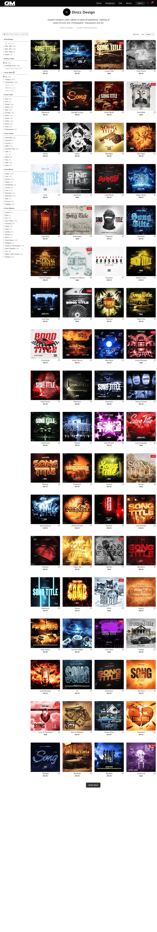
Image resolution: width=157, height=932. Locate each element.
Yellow (7, 121)
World (45, 154)
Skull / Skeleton (10, 248)
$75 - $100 (9, 52)
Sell (120, 3)
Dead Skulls (109, 112)
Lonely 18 (141, 773)
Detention (77, 402)
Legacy (141, 608)
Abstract (8, 90)
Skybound (45, 112)
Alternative (8, 137)
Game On (77, 195)
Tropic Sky (77, 567)
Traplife (141, 650)
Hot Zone (141, 691)
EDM (7, 146)
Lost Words (109, 195)
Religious (8, 243)
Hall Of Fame (109, 443)
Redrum (109, 526)
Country (8, 143)
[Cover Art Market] (8, 3)
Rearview (109, 402)
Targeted (109, 236)
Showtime (109, 691)
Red (6, 99)
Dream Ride (109, 732)
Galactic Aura (141, 278)
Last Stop (45, 319)
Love (7, 190)
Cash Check (141, 71)
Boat (6, 215)
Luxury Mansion (141, 360)
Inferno (77, 608)
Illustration (8, 88)
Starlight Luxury (77, 112)
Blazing (45, 484)
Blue (6, 110)
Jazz (6, 154)
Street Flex (141, 319)
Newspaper (77, 236)
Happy (7, 182)
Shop (98, 3)
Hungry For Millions (77, 278)
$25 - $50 (8, 46)
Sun (6, 251)
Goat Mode (141, 112)
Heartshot (141, 732)
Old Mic (109, 567)
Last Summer (141, 526)
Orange (7, 113)
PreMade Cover (10, 65)
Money (7, 234)
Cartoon (8, 85)
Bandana (141, 236)
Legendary (45, 236)
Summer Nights (77, 650)
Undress (45, 567)
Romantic (8, 196)
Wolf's (109, 608)
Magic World (141, 195)
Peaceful (8, 193)
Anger (7, 174)
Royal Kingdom (45, 278)
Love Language (141, 443)
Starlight (45, 773)
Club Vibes (109, 650)
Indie (7, 151)
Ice (77, 691)
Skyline (77, 443)
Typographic (9, 82)
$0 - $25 (8, 43)
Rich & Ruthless (77, 732)
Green (7, 118)
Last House (45, 443)
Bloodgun (109, 154)
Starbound (45, 608)
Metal (7, 157)
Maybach (77, 319)
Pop (6, 160)
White (7, 107)
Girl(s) (7, 226)
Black (7, 115)
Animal (7, 212)
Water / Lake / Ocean (12, 254)
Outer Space (9, 240)
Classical (8, 140)
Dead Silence (77, 360)
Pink (6, 101)
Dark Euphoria (45, 526)
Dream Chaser (141, 402)
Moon (7, 237)
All (6, 63)
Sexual (7, 201)
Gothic (77, 154)
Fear (6, 176)
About (129, 3)
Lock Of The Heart (45, 732)
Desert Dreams (77, 526)
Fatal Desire (45, 402)
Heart (7, 229)
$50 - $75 (8, 49)
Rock (7, 165)
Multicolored (9, 129)
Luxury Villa (109, 71)
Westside (77, 773)
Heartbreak (9, 185)
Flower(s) (8, 223)
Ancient (109, 484)
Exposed (109, 278)
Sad (6, 198)
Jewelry (7, 232)
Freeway (109, 319)
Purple (7, 104)
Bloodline (141, 567)
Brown (7, 124)
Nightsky (109, 773)
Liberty (45, 71)
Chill (45, 195)
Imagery (8, 79)
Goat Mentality (45, 691)
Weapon (8, 257)
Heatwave (77, 484)
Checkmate (45, 360)
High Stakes (45, 650)
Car (6, 218)
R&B (6, 162)
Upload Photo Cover (12, 68)
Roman (141, 484)
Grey (7, 126)
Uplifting (8, 204)
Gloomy (7, 179)
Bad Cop (77, 71)
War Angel (141, 154)
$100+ (7, 54)
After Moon (109, 360)
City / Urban (9, 221)
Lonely (7, 187)
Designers (110, 3)
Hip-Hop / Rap (10, 149)
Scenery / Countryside (12, 246)
